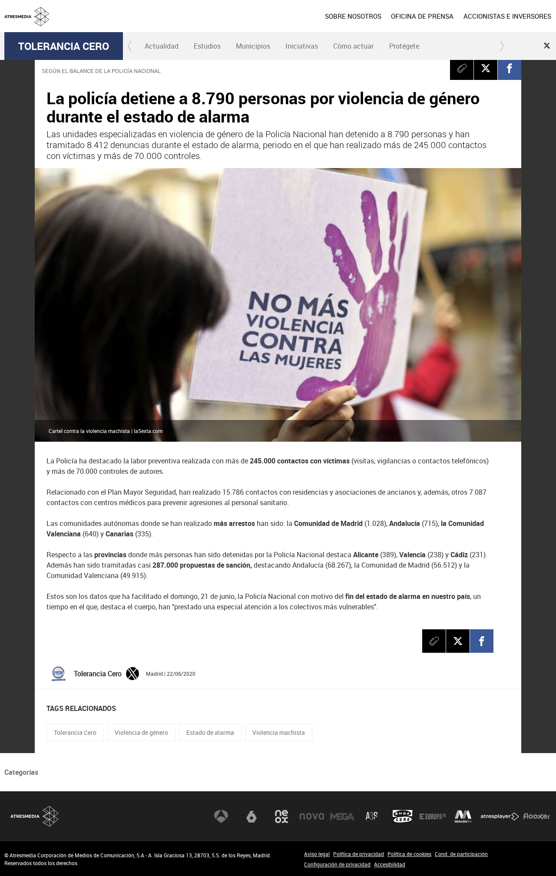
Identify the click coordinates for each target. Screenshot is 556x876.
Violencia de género (141, 732)
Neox (281, 816)
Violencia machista (278, 732)
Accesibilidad (389, 864)
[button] (130, 46)
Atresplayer (500, 816)
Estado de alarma (210, 732)
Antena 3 (221, 816)
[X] (485, 68)
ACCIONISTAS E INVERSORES (507, 16)
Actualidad (162, 46)
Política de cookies (409, 853)
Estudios (207, 46)
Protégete (404, 46)
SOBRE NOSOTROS (353, 16)
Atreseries (372, 816)
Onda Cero (403, 816)
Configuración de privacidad (337, 864)
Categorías (21, 772)
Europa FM (433, 816)
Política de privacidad (358, 853)
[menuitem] (353, 16)
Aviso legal (317, 853)
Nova (312, 816)
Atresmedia (34, 816)
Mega (342, 816)
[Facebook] (509, 68)
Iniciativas (301, 46)
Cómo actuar (353, 46)
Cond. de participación (461, 853)
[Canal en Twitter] (546, 45)
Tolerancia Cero (63, 46)
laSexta (251, 816)
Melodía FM (463, 816)
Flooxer (536, 816)
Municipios (253, 46)
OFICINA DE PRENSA (422, 16)
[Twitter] (132, 673)
